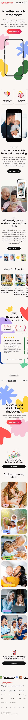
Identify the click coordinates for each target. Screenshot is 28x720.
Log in (21, 2)
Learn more (13, 31)
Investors (12, 698)
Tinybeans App (23, 695)
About (3, 690)
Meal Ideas (7, 557)
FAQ (2, 698)
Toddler (6, 531)
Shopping (7, 611)
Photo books (22, 698)
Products (21, 690)
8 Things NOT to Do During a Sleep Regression (7, 290)
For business (13, 702)
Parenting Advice (9, 584)
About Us (3, 695)
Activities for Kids (20, 283)
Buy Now (14, 466)
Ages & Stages (6, 283)
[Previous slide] (4, 285)
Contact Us (4, 702)
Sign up (18, 2)
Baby (6, 505)
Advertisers (12, 695)
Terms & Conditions (6, 714)
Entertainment (8, 637)
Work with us (13, 690)
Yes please (14, 663)
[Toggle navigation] (25, 2)
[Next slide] (25, 285)
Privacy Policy (15, 714)
